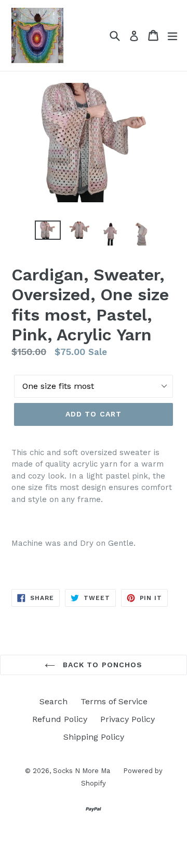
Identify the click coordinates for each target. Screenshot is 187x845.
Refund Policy (59, 719)
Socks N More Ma (81, 771)
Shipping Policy (93, 737)
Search (53, 701)
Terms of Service (114, 701)
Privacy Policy (127, 719)
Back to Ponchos (101, 664)
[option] (47, 230)
